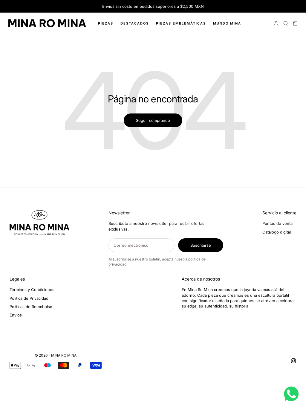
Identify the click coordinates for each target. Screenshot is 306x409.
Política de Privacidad (29, 298)
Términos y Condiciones (32, 289)
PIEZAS (105, 23)
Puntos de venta (277, 223)
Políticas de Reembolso (31, 306)
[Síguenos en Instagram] (293, 361)
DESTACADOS (134, 23)
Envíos (16, 315)
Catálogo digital (276, 232)
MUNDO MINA (227, 23)
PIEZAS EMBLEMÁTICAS (181, 23)
